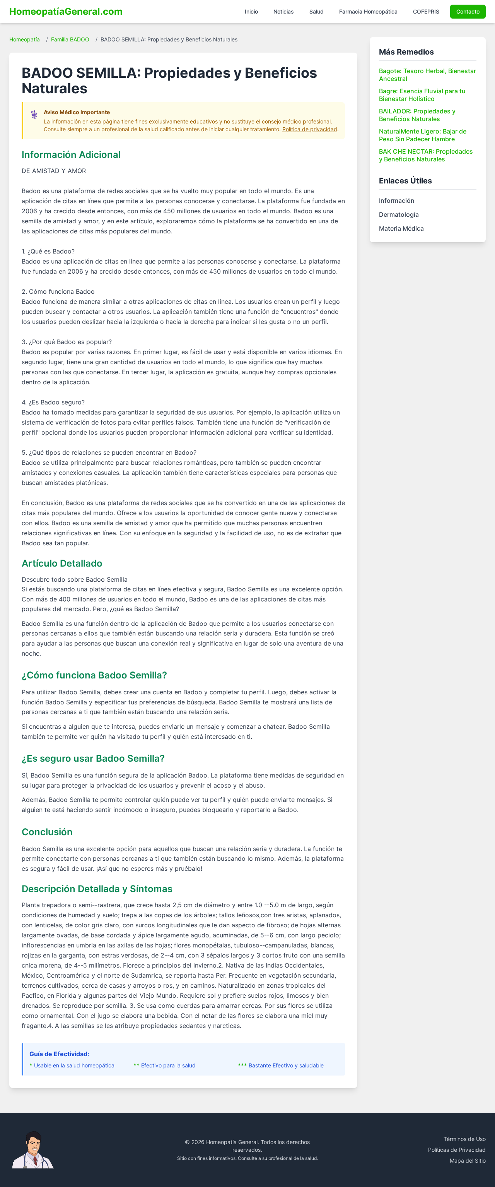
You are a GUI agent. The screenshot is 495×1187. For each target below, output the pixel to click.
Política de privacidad (309, 129)
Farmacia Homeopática (368, 11)
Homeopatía (24, 39)
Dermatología (399, 214)
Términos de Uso (465, 1139)
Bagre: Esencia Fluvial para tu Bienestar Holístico (422, 95)
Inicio (251, 11)
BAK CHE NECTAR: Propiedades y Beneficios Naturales (426, 155)
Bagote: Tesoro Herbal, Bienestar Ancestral (427, 74)
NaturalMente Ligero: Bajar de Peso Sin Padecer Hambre (422, 135)
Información (397, 200)
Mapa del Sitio (468, 1160)
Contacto (468, 11)
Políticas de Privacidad (457, 1149)
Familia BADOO (70, 39)
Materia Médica (401, 228)
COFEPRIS (426, 11)
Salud (316, 11)
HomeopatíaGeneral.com (66, 11)
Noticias (283, 11)
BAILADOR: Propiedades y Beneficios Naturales (417, 115)
